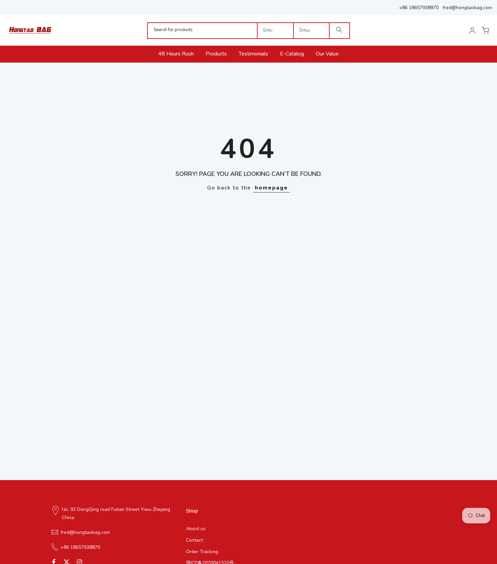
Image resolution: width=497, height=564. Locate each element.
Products (216, 54)
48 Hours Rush (176, 54)
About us (196, 528)
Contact (194, 540)
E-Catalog (292, 54)
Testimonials (253, 54)
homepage (271, 187)
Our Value (327, 54)
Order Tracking (202, 551)
